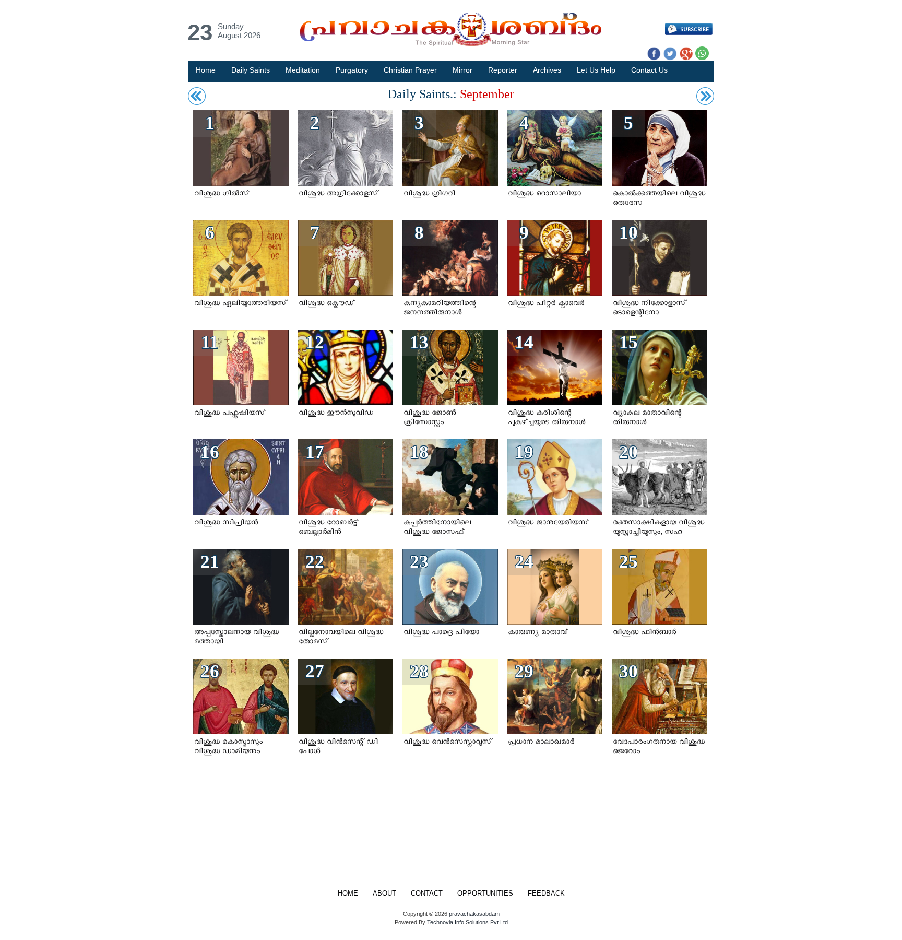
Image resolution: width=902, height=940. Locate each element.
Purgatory (352, 70)
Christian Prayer (410, 70)
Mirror (462, 70)
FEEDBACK (546, 893)
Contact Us (649, 70)
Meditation (303, 70)
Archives (547, 70)
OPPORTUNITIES (485, 893)
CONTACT (427, 893)
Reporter (502, 70)
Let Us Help (596, 70)
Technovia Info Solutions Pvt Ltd (466, 922)
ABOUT (384, 893)
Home (206, 70)
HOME (348, 893)
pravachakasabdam (474, 914)
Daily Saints (250, 70)
